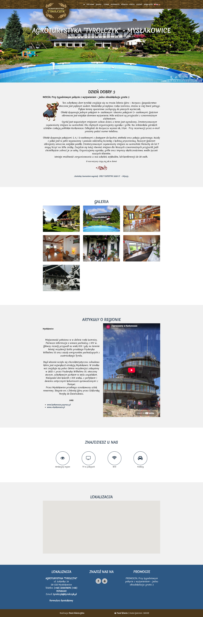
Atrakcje (124, 4)
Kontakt (139, 4)
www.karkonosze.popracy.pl (59, 404)
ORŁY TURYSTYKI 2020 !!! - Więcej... (114, 176)
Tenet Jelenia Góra (76, 613)
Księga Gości (148, 4)
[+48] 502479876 (63, 587)
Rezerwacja (115, 4)
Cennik (106, 4)
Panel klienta (122, 613)
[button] (15, 41)
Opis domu (90, 4)
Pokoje (132, 4)
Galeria (98, 4)
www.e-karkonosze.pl (56, 407)
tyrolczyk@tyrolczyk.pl (65, 594)
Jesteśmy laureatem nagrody (86, 176)
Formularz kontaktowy (61, 600)
